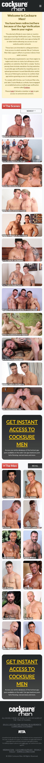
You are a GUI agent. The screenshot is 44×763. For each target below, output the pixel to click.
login (12, 91)
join (32, 91)
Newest (30, 111)
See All (35, 466)
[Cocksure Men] (15, 6)
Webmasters (8, 750)
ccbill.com (25, 743)
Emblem (27, 87)
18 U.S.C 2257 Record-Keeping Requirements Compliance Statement (22, 725)
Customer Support (24, 750)
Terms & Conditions (26, 752)
